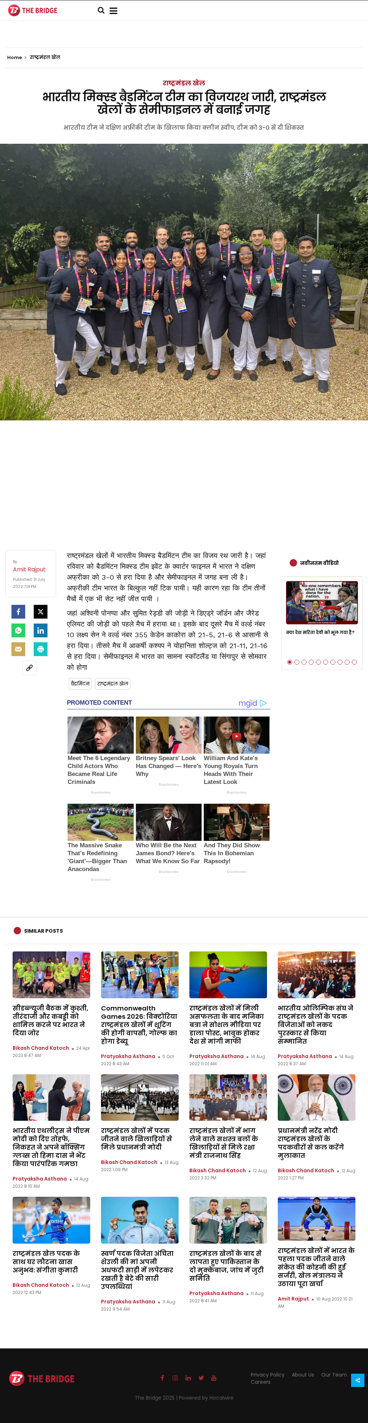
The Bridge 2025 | (157, 1397)
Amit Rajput (293, 1298)
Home (15, 57)
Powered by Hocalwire (206, 1397)
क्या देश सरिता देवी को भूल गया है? (320, 632)
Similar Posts (43, 930)
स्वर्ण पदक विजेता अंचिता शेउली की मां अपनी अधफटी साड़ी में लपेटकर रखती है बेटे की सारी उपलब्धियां (137, 1270)
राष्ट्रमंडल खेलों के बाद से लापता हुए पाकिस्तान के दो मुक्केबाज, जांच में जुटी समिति (226, 1266)
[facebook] (18, 612)
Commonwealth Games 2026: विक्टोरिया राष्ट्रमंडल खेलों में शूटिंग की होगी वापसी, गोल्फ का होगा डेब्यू (139, 1025)
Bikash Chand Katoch (41, 1048)
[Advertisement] (184, 478)
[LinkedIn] (40, 630)
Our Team (334, 1374)
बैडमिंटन (80, 683)
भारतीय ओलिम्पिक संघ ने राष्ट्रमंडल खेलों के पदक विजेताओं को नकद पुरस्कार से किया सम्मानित (315, 1025)
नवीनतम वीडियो (319, 563)
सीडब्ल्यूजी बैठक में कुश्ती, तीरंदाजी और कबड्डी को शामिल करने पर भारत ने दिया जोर (50, 1021)
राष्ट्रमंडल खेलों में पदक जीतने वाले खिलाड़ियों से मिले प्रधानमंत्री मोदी (136, 1139)
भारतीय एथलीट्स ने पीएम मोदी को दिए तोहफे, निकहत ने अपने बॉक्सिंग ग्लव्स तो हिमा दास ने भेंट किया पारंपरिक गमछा (51, 1147)
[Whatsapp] (18, 630)
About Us (303, 1374)
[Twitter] (40, 612)
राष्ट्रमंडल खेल (184, 83)
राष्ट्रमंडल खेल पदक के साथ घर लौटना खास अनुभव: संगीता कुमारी (46, 1262)
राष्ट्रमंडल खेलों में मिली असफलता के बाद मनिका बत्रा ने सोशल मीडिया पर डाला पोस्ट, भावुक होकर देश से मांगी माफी (226, 1025)
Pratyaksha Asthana (128, 1056)
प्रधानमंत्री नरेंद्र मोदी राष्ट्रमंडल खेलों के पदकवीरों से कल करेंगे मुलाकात (311, 1143)
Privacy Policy (268, 1374)
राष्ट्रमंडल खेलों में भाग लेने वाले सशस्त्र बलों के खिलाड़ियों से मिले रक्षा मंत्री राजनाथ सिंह (223, 1143)
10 (354, 662)
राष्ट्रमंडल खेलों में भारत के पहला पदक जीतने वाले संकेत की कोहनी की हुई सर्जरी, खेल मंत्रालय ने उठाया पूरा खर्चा (316, 1267)
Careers (261, 1382)
